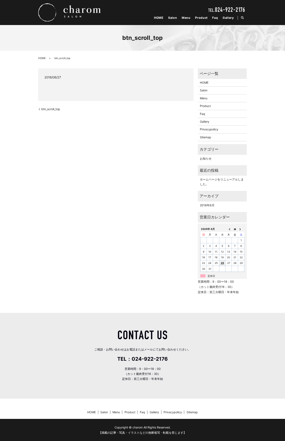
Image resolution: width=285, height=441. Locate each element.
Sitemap (205, 137)
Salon (172, 17)
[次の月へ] (241, 229)
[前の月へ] (229, 229)
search (244, 18)
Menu (186, 17)
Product (201, 17)
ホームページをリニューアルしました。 (222, 182)
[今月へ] (235, 229)
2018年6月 (207, 205)
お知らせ (206, 158)
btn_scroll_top (50, 109)
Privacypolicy (209, 129)
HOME (159, 17)
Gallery (228, 17)
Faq (215, 17)
